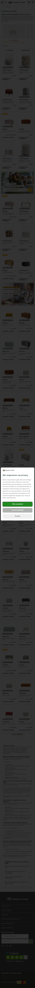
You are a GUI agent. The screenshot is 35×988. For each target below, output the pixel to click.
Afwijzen (17, 516)
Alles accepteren (17, 504)
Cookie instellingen (17, 510)
